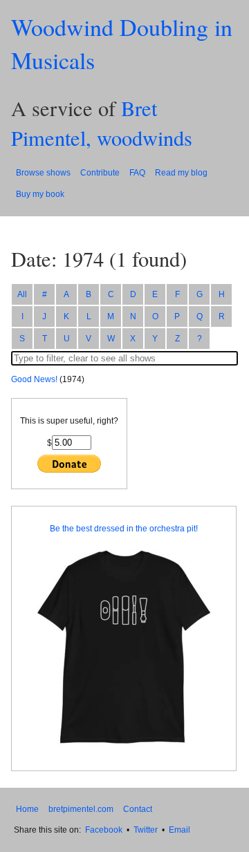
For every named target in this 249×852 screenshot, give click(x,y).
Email (179, 830)
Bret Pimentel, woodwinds (101, 123)
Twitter (145, 830)
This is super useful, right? (69, 421)
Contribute (100, 173)
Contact (137, 809)
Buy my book (40, 194)
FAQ (137, 173)
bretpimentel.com (80, 809)
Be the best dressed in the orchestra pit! (124, 528)
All (22, 294)
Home (27, 809)
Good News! (34, 379)
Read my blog (181, 173)
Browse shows (43, 173)
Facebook (103, 830)
